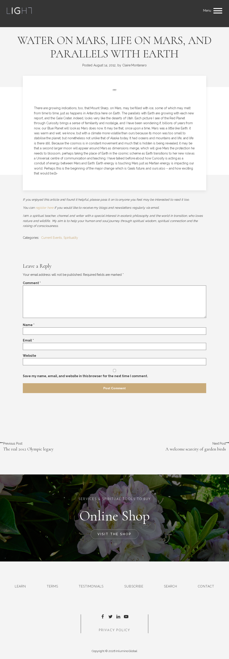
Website (29, 355)
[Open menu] (217, 10)
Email (28, 340)
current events (51, 237)
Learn (20, 586)
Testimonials (91, 586)
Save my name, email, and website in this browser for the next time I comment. (85, 376)
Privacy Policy (114, 630)
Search (170, 586)
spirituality (71, 237)
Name (28, 325)
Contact (206, 586)
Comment (31, 283)
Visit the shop (114, 534)
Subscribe (133, 586)
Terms (52, 586)
